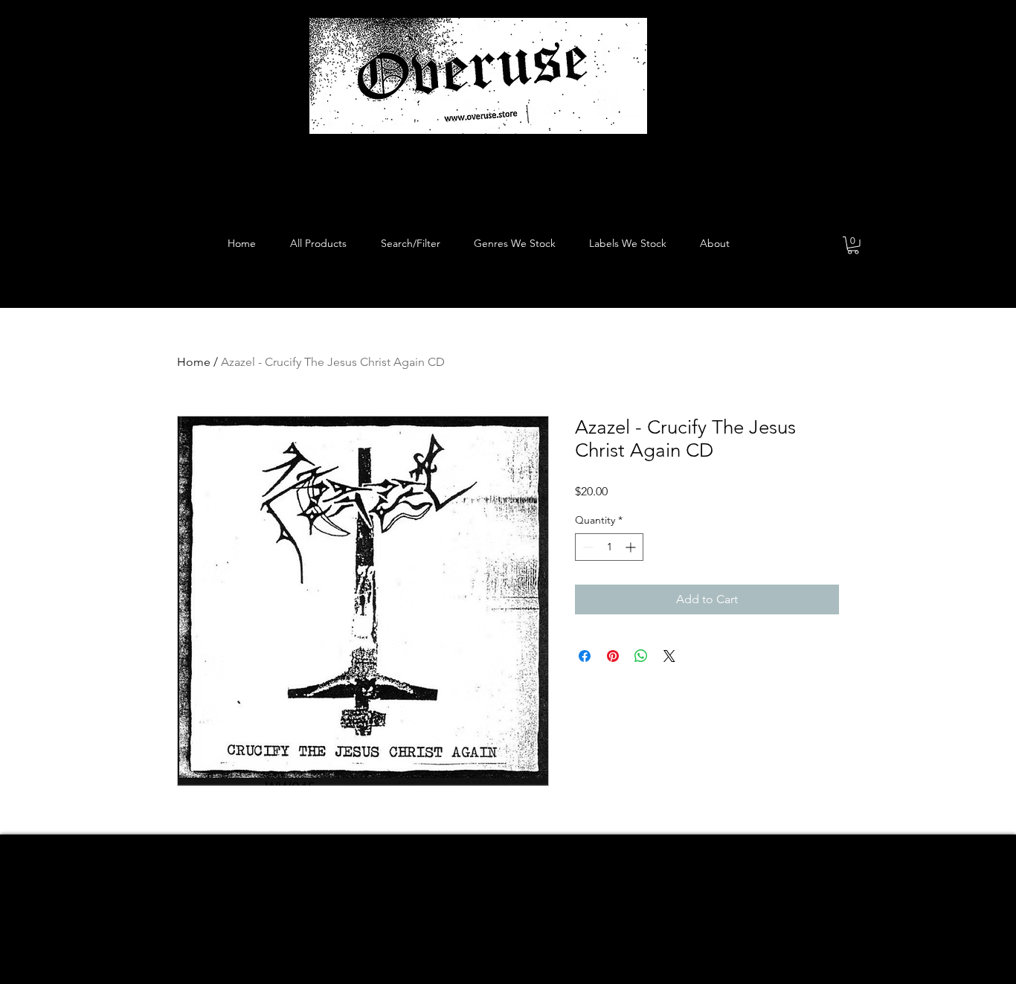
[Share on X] (669, 656)
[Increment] (632, 547)
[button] (853, 245)
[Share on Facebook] (585, 656)
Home (193, 362)
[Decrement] (586, 547)
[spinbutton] (609, 547)
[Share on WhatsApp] (641, 656)
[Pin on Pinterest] (613, 656)
